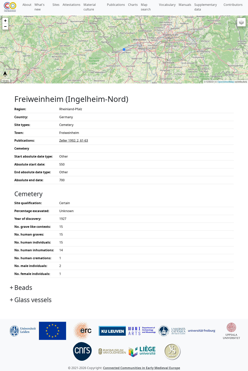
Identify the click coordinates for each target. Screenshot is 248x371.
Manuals (185, 5)
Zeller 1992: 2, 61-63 (73, 140)
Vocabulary (167, 5)
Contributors (233, 5)
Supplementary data (205, 7)
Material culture (90, 7)
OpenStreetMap (225, 81)
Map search (146, 7)
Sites (56, 5)
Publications (116, 5)
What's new (39, 7)
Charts (133, 5)
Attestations (71, 5)
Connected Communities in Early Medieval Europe (141, 368)
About (26, 5)
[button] (5, 21)
